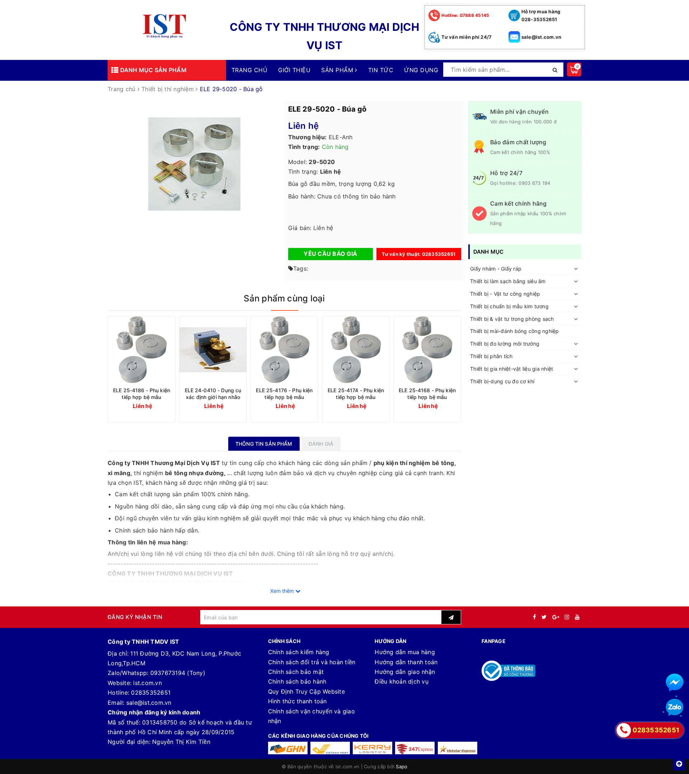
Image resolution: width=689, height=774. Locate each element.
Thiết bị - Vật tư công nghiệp (505, 294)
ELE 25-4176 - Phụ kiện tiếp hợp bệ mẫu (284, 393)
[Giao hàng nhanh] (288, 748)
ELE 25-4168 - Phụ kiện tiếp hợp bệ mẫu (427, 393)
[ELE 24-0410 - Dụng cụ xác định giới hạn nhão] (213, 349)
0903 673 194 (534, 183)
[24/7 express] (415, 748)
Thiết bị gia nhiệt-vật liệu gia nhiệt (511, 369)
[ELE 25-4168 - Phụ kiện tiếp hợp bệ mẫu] (427, 349)
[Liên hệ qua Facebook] (675, 682)
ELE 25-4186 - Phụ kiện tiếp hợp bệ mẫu (141, 393)
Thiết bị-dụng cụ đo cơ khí (502, 381)
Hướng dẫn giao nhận (405, 671)
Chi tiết (155, 406)
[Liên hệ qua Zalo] (675, 708)
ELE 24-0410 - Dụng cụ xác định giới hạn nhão (213, 393)
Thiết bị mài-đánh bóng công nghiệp (514, 331)
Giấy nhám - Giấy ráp (495, 269)
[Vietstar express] (457, 748)
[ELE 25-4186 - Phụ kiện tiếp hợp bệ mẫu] (141, 349)
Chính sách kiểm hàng (298, 652)
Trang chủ (249, 70)
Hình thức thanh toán (297, 701)
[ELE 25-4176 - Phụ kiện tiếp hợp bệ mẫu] (284, 349)
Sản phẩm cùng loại (284, 298)
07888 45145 (465, 15)
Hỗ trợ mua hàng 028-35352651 (541, 15)
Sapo (401, 766)
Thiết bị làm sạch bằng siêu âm (508, 281)
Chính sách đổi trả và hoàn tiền (312, 662)
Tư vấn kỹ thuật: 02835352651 (418, 254)
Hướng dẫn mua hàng (405, 652)
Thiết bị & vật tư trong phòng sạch (512, 319)
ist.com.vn (147, 682)
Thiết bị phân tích (491, 356)
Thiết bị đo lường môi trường (504, 344)
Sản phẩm (338, 70)
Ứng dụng (421, 70)
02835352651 (150, 692)
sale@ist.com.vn (541, 37)
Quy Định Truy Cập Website (306, 691)
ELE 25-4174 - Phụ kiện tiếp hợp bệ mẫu (356, 393)
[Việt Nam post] (330, 748)
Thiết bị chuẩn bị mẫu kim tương (509, 306)
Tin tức (380, 70)
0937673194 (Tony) (177, 672)
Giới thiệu (294, 70)
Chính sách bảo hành (297, 681)
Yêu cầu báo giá (330, 253)
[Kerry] (372, 748)
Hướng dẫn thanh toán (406, 662)
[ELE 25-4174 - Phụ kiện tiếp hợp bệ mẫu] (355, 349)
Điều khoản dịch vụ (401, 681)
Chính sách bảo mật (296, 671)
